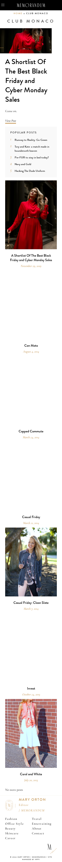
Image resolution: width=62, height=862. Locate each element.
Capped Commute (31, 431)
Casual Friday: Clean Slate (31, 603)
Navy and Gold (23, 164)
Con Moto (31, 345)
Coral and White (31, 774)
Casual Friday (31, 517)
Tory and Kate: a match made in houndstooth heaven (32, 149)
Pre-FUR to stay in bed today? (32, 157)
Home (18, 13)
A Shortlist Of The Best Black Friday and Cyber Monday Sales (26, 80)
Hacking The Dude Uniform (30, 171)
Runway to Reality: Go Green (31, 140)
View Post (10, 121)
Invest (31, 688)
